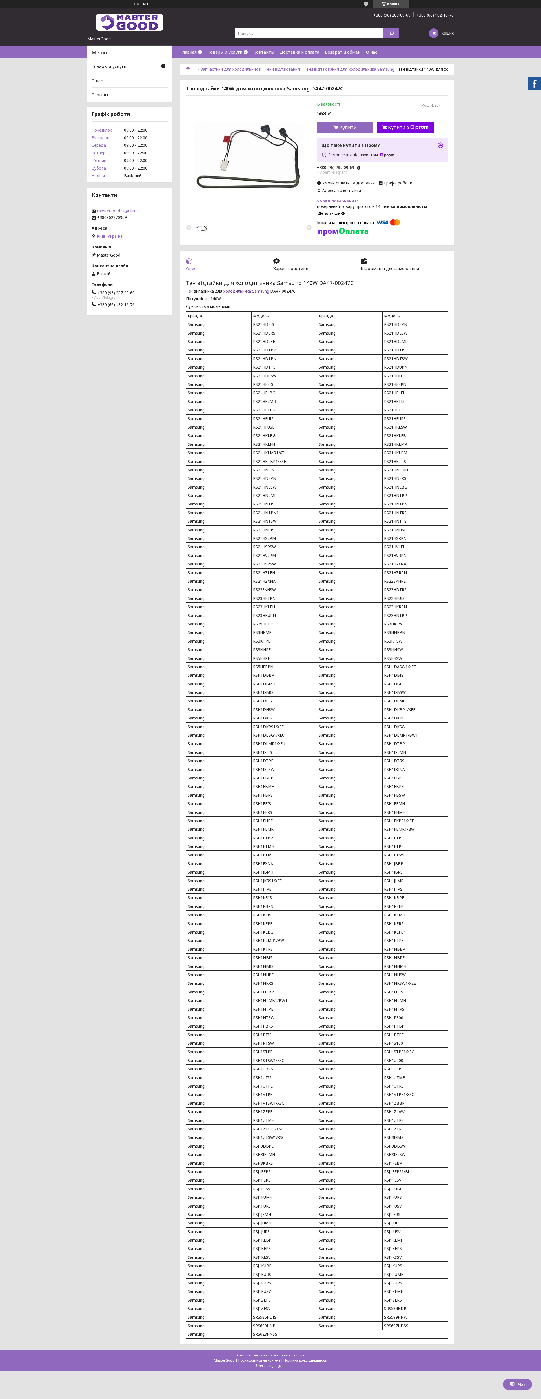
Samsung (260, 291)
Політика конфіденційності (305, 1360)
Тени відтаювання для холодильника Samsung (349, 69)
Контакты (263, 52)
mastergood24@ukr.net (118, 210)
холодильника (237, 291)
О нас (371, 52)
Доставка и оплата (299, 52)
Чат (521, 1384)
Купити (348, 127)
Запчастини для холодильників (231, 69)
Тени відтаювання (282, 69)
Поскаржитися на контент (259, 1360)
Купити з (398, 127)
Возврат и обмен (342, 52)
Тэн (189, 291)
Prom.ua (297, 1355)
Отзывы (100, 94)
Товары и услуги (225, 52)
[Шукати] (391, 33)
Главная (188, 52)
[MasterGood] (129, 22)
